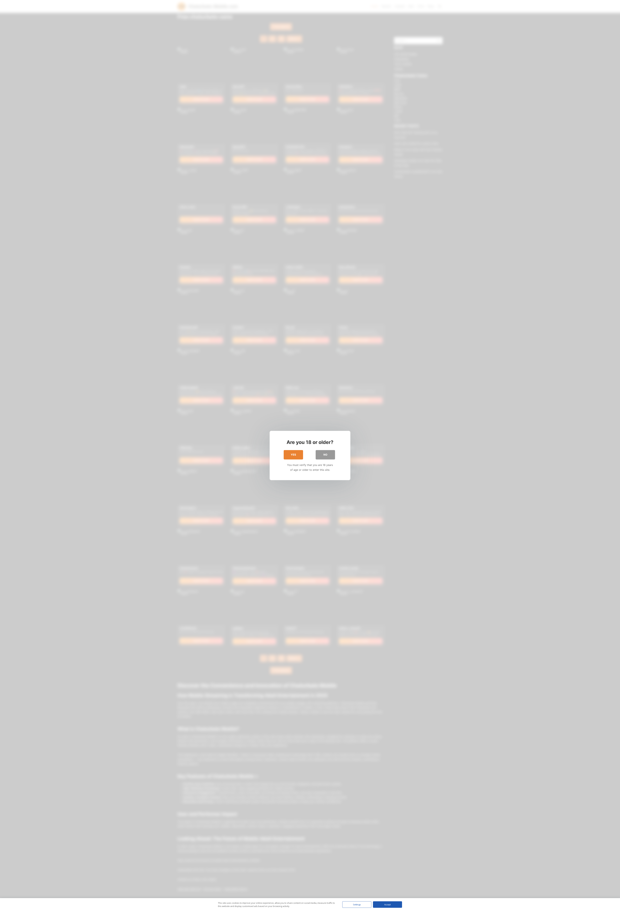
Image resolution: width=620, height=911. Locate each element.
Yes (293, 454)
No (325, 454)
